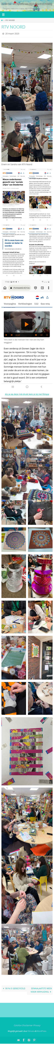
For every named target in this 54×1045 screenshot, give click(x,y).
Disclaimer (27, 1024)
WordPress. (42, 1030)
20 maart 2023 (12, 33)
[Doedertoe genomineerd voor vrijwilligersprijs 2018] (29, 1039)
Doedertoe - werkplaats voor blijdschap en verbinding (26, 4)
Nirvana (31, 1030)
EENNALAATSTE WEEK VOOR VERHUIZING (41, 989)
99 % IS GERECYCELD (15, 987)
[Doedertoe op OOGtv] (34, 1039)
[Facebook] (24, 1039)
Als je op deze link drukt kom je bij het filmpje (27, 393)
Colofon (17, 1024)
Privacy (36, 1024)
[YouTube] (18, 1039)
